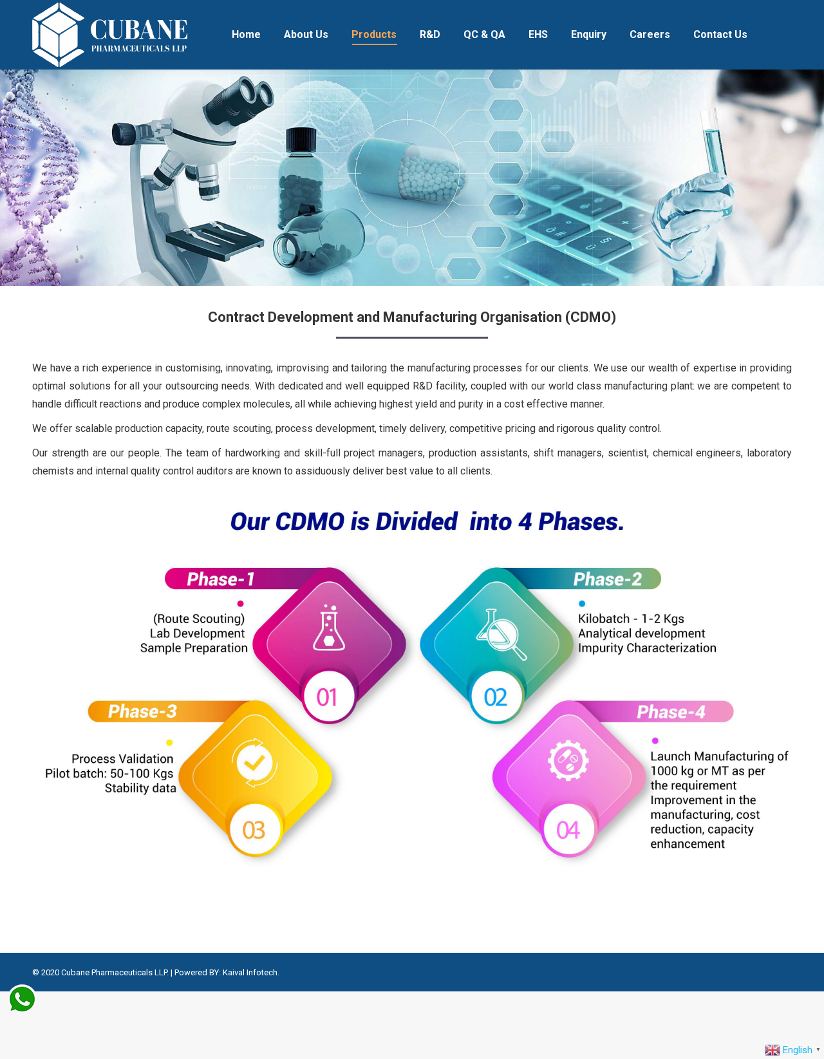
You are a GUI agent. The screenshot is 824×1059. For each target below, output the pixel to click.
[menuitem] (246, 35)
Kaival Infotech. (251, 972)
